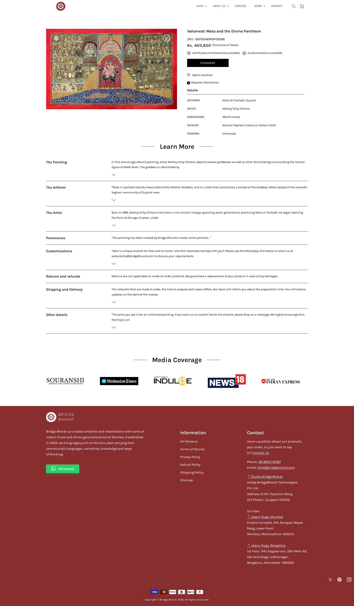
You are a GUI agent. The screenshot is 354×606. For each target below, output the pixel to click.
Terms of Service (192, 449)
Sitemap (186, 480)
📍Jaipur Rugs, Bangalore (266, 545)
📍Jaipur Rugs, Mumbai (265, 517)
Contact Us (260, 453)
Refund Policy (190, 465)
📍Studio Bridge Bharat (265, 477)
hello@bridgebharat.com (276, 468)
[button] (293, 6)
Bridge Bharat (168, 599)
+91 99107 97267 (269, 462)
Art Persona (188, 441)
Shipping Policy (191, 472)
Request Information (205, 82)
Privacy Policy (190, 457)
